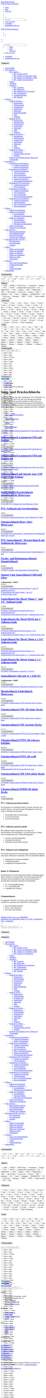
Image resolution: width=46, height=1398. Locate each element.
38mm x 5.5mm (8, 480)
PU (44, 294)
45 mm (29, 312)
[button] (14, 917)
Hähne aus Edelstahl (16, 251)
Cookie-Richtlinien (30, 1365)
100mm (20, 338)
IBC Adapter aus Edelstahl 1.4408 (25, 78)
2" (9, 279)
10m (24, 331)
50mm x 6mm (8, 1384)
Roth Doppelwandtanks (17, 232)
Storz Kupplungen (20, 175)
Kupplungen (9, 161)
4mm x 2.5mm (8, 368)
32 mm (26, 309)
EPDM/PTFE (35, 294)
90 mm (24, 318)
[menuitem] (7, 7)
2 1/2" (22, 279)
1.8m (36, 327)
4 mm (5, 303)
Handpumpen (18, 103)
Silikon (21, 290)
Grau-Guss (22, 292)
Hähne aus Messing (16, 253)
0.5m (5, 327)
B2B (6, 1331)
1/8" (4, 277)
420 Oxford (11, 292)
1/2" (22, 277)
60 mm (24, 314)
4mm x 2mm (7, 366)
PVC (5, 288)
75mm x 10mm (8, 498)
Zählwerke (17, 111)
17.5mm (41, 333)
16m (10, 333)
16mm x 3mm (8, 435)
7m (2, 331)
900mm (11, 344)
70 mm (11, 316)
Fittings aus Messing (16, 226)
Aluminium (32, 285)
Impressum (9, 1314)
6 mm (12, 303)
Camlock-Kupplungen (21, 185)
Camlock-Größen (7, 1351)
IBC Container (19, 87)
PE (11, 294)
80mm (13, 338)
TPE (9, 298)
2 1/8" (15, 279)
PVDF (12, 288)
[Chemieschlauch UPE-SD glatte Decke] (23, 705)
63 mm (32, 314)
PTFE (30, 296)
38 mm (41, 309)
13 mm (27, 305)
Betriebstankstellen (20, 113)
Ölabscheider (9, 271)
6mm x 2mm (7, 1276)
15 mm (35, 305)
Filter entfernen (6, 1286)
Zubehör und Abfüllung (17, 237)
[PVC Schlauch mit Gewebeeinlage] (19, 504)
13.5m (37, 331)
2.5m (5, 329)
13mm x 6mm (8, 424)
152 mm (40, 320)
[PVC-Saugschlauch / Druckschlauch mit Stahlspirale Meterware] (23, 535)
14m (43, 331)
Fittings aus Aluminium (17, 210)
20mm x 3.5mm (8, 452)
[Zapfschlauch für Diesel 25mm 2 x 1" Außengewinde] (23, 654)
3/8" (16, 277)
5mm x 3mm (7, 374)
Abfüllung (12, 84)
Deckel (11, 82)
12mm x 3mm (8, 418)
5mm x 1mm (7, 370)
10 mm (40, 303)
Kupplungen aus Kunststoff (18, 163)
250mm (19, 340)
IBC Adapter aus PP (20, 74)
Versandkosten (10, 1327)
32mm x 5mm (8, 472)
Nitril (5, 285)
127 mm (23, 320)
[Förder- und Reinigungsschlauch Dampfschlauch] (23, 554)
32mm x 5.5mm (8, 1371)
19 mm (16, 307)
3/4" (28, 277)
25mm (13, 335)
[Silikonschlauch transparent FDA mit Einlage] (23, 433)
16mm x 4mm (8, 1334)
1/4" (10, 277)
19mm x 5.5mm (8, 1343)
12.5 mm (11, 305)
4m (22, 329)
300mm (27, 340)
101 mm (32, 318)
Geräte (11, 267)
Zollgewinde (5, 1353)
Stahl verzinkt (40, 296)
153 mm (6, 322)
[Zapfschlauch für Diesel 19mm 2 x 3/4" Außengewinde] (23, 634)
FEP (27, 290)
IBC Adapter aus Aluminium (23, 80)
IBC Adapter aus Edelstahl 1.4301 (25, 76)
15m (4, 333)
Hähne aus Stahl (14, 257)
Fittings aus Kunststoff (17, 212)
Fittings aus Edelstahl (16, 218)
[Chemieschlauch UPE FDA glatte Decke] (23, 768)
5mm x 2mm (7, 372)
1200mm (38, 344)
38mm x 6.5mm (8, 1380)
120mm (28, 338)
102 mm (41, 318)
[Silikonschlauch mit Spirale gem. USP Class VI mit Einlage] (23, 469)
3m (17, 329)
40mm (27, 335)
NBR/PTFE (5, 290)
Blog (6, 1333)
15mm (33, 333)
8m (7, 331)
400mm (3, 342)
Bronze (41, 285)
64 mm (39, 314)
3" (28, 279)
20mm (5, 335)
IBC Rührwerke (19, 89)
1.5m (23, 327)
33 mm (34, 309)
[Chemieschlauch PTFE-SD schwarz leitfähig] (23, 735)
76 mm (26, 316)
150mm (36, 338)
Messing (16, 296)
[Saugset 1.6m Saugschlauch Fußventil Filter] (20, 570)
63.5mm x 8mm (8, 1390)
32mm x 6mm (8, 1373)
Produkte (8, 383)
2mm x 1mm (7, 353)
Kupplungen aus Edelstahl (18, 169)
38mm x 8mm (8, 1382)
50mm (35, 335)
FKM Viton (22, 285)
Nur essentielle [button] (6, 1368)
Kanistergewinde (6, 1349)
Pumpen (8, 99)
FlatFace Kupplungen (21, 179)
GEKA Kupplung (27, 322)
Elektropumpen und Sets (22, 154)
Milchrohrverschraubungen (23, 216)
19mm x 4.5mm (8, 444)
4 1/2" (38, 279)
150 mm (32, 320)
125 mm (14, 320)
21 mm (32, 307)
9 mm (33, 303)
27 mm (11, 309)
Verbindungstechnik (16, 265)
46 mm (36, 312)
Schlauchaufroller (15, 269)
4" (32, 279)
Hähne (7, 247)
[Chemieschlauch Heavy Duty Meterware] (22, 517)
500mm (11, 342)
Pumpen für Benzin (16, 134)
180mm (3, 340)
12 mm (19, 305)
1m (17, 327)
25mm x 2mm (8, 461)
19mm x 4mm (8, 1338)
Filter (15, 115)
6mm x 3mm (7, 381)
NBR (23, 296)
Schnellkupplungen (20, 95)
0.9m (11, 327)
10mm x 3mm (8, 411)
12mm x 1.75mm (9, 413)
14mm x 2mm (8, 1323)
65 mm (3, 316)
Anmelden (8, 23)
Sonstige (12, 245)
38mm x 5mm (8, 478)
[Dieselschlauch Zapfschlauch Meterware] (22, 687)
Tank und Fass (10, 230)
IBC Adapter (13, 72)
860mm (3, 344)
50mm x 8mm (8, 489)
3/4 (13, 281)
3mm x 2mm (7, 359)
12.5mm (25, 333)
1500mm (20, 344)
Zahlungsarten (10, 1329)
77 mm (34, 316)
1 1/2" (3, 279)
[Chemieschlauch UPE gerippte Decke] (23, 720)
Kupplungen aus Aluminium (19, 198)
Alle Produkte (10, 68)
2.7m (11, 329)
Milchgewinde (6, 1355)
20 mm (24, 307)
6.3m (38, 329)
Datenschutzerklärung (12, 1316)
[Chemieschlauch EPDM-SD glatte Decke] (23, 784)
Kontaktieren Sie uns (12, 25)
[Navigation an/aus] (2, 39)
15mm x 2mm (8, 429)
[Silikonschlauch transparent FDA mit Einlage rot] (23, 451)
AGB (7, 1318)
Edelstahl (4, 294)
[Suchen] (26, 45)
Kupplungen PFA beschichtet (19, 183)
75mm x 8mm (8, 1393)
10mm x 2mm (8, 409)
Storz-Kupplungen (20, 206)
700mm (27, 342)
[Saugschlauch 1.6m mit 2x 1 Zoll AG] (17, 671)
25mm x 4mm (8, 463)
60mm (42, 335)
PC (39, 288)
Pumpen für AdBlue (16, 150)
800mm (36, 342)
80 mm (41, 316)
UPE (37, 292)
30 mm (18, 309)
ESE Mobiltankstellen (16, 234)
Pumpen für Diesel (15, 101)
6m (33, 329)
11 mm (3, 305)
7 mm (19, 303)
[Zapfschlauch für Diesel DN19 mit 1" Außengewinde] (23, 613)
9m (12, 331)
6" (4, 281)
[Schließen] (2, 41)
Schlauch (17, 117)
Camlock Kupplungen (21, 165)
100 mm (16, 318)
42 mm (21, 312)
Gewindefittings (19, 214)
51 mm (8, 314)
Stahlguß (24, 294)
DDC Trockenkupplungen (22, 177)
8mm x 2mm (7, 1291)
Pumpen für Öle (14, 119)
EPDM (12, 285)
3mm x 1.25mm (8, 357)
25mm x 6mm (8, 1367)
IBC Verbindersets (20, 93)
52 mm (16, 314)
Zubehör (16, 156)
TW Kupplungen (19, 173)
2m (42, 327)
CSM (14, 290)
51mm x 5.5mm (8, 1388)
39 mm (5, 312)
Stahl (17, 294)
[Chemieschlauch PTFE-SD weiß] (21, 752)
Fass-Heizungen (14, 243)
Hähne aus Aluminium (17, 255)
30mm (20, 335)
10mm (17, 333)
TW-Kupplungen (19, 187)
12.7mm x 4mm (8, 420)
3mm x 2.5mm (8, 361)
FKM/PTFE (36, 290)
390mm (36, 340)
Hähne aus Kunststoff (16, 249)
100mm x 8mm (8, 500)
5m (28, 329)
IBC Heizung (18, 97)
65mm (5, 338)
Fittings (7, 208)
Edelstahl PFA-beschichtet (26, 288)
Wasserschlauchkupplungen (23, 181)
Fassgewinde (5, 1345)
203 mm (15, 322)
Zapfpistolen (18, 109)
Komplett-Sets (18, 107)
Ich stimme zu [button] (16, 1368)
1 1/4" (39, 277)
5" (44, 279)
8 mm (26, 303)
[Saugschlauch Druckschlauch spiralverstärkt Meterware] (23, 488)
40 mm (13, 312)
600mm (19, 342)
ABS (2, 292)
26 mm (3, 309)
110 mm (6, 320)
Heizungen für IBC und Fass (15, 239)
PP (4, 298)
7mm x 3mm (7, 390)
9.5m (18, 331)
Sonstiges (12, 85)
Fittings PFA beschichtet (17, 228)
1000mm (29, 344)
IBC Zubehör (9, 70)
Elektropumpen (19, 105)
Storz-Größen (5, 1357)
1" (33, 277)
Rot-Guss (6, 296)
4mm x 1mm (7, 364)
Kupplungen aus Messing (18, 189)
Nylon (31, 292)
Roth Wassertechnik (16, 235)
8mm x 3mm (7, 396)
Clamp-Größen (6, 1359)
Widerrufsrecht (10, 1312)
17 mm (8, 307)
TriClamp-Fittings (20, 222)
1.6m (29, 327)
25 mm (39, 307)
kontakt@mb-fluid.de (12, 1304)
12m (30, 331)
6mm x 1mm (7, 1274)
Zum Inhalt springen (8, 2)
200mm (11, 340)
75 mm (18, 316)
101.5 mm (6, 318)
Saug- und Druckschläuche (18, 263)
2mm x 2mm (7, 355)
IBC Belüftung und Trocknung (24, 91)
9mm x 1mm (7, 1295)
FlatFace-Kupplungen (21, 167)
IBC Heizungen (14, 241)
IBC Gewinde (5, 1347)
